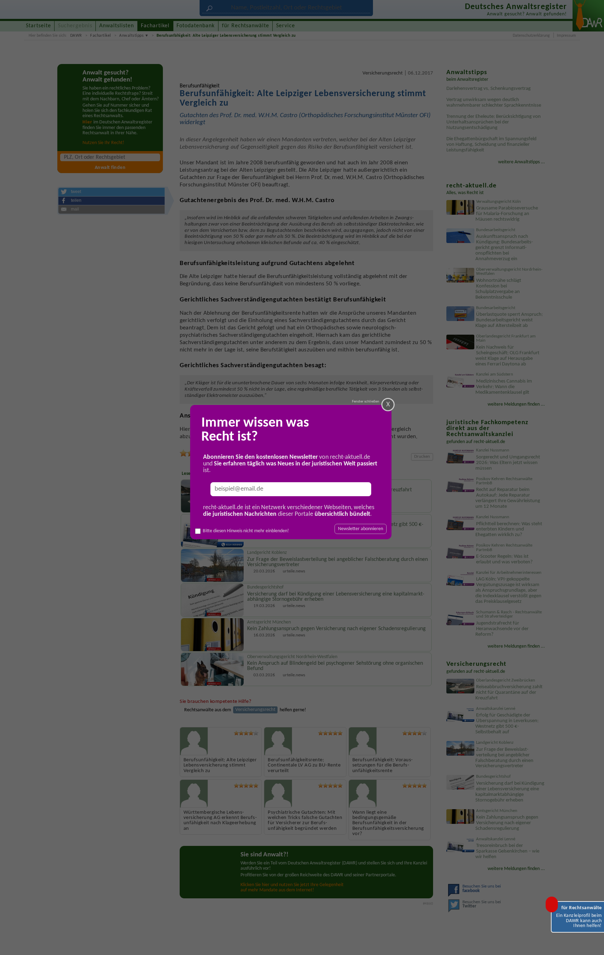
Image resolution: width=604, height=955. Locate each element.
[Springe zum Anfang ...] (591, 942)
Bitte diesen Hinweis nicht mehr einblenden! (246, 531)
